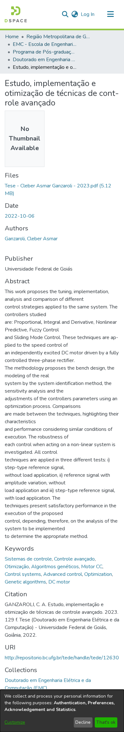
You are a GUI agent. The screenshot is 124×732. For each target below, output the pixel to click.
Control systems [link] (23, 574)
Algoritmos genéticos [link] (55, 566)
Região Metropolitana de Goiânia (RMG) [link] (58, 36)
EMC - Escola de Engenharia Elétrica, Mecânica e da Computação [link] (44, 44)
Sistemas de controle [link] (28, 558)
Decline (83, 722)
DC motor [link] (59, 581)
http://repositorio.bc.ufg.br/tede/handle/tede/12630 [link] (62, 657)
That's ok (105, 722)
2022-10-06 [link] (20, 216)
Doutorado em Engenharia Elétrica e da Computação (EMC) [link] (44, 59)
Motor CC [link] (91, 566)
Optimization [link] (98, 574)
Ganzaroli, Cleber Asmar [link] (31, 238)
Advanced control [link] (62, 574)
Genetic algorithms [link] (25, 581)
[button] (16, 14)
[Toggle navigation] (110, 14)
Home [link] (12, 36)
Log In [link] (88, 14)
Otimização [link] (17, 566)
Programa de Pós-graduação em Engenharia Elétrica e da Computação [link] (44, 51)
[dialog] (62, 711)
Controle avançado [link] (74, 558)
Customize (14, 722)
